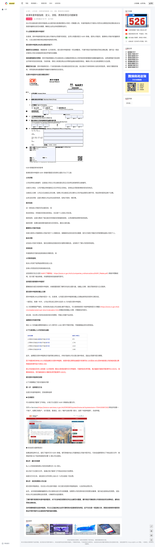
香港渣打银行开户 (133, 65)
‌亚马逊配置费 (129, 103)
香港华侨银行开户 (133, 59)
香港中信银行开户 (133, 67)
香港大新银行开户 (133, 56)
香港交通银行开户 (133, 63)
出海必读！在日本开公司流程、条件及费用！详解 (141, 41)
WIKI (50, 3)
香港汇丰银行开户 (133, 54)
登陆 (151, 3)
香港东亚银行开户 (133, 58)
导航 (27, 3)
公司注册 (34, 11)
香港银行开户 (132, 52)
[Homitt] (10, 3)
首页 (29, 11)
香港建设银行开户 (133, 61)
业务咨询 (57, 3)
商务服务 (33, 3)
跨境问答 (44, 3)
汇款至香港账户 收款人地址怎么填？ (137, 30)
